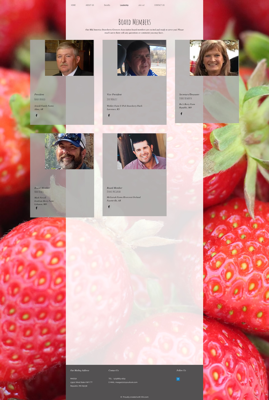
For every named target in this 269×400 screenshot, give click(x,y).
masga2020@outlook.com (126, 382)
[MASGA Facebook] (178, 379)
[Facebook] (36, 115)
